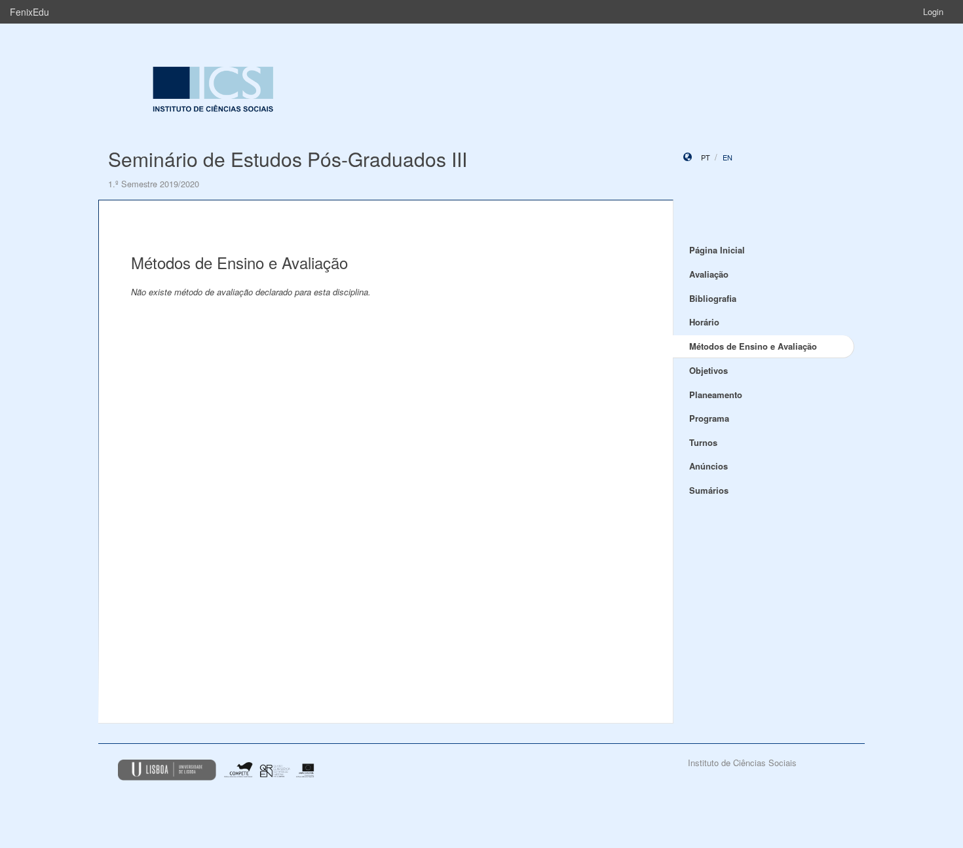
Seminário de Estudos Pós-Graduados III (287, 159)
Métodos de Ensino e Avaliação (753, 346)
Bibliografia (712, 298)
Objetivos (708, 370)
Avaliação (708, 274)
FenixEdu (29, 11)
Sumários (708, 490)
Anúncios (708, 466)
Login (933, 11)
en (727, 157)
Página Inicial (717, 250)
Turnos (703, 442)
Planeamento (715, 394)
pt (705, 157)
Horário (704, 322)
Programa (709, 418)
